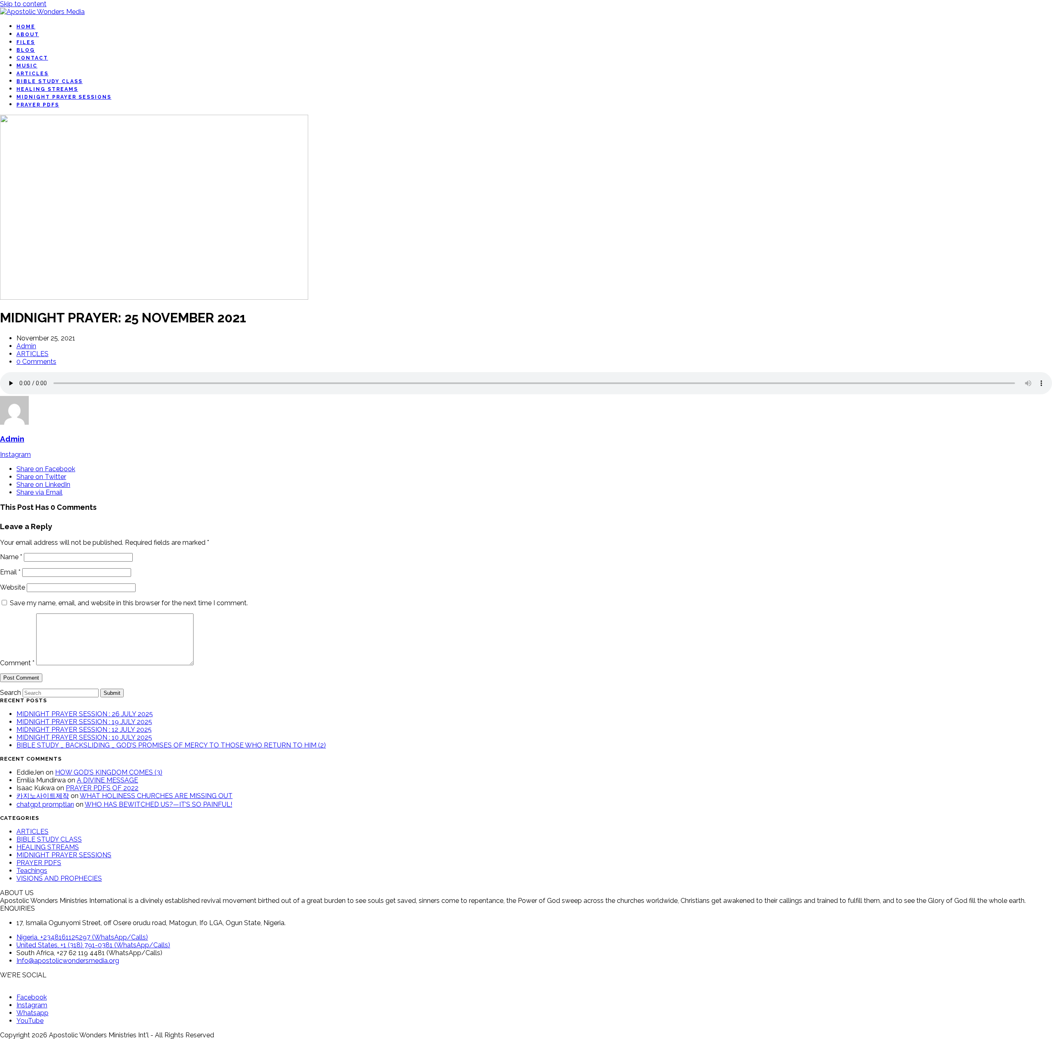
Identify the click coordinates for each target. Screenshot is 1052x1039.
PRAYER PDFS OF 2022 (102, 788)
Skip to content (23, 4)
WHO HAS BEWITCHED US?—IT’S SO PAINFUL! (158, 804)
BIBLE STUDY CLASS (49, 839)
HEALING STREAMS (47, 847)
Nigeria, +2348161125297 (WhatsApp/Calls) (82, 937)
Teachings (31, 871)
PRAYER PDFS (38, 863)
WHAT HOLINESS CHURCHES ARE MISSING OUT (156, 796)
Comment (17, 663)
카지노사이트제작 (42, 796)
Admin (26, 346)
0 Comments (36, 362)
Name (11, 557)
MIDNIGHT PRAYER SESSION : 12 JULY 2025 (84, 730)
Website (12, 587)
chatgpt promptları (45, 804)
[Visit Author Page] (14, 422)
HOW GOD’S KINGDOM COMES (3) (108, 772)
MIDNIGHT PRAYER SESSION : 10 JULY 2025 (84, 737)
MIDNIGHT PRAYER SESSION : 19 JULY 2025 (84, 722)
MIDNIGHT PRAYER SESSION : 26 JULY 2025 (84, 714)
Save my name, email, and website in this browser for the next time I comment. (129, 603)
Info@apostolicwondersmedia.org (67, 961)
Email (10, 572)
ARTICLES (32, 354)
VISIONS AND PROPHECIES (59, 878)
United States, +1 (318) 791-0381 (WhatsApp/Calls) (93, 945)
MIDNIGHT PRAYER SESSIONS (63, 855)
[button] (45, 469)
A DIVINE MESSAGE (107, 780)
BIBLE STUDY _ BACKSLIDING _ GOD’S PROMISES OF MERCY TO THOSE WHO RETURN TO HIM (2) (171, 745)
